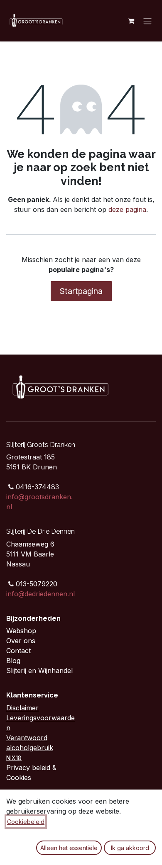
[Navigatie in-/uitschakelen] (147, 20)
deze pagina (127, 209)
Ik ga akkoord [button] (130, 847)
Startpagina (81, 291)
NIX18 (14, 757)
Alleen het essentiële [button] (69, 847)
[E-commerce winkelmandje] (131, 20)
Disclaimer (22, 708)
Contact (19, 650)
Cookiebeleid (25, 821)
